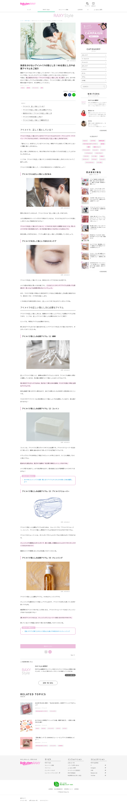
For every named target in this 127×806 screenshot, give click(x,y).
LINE (92, 770)
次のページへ (48, 646)
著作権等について (68, 789)
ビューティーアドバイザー (51, 773)
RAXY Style (46, 9)
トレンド (95, 150)
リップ (102, 150)
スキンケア (85, 55)
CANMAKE (60, 745)
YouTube (93, 775)
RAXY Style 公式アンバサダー (41, 711)
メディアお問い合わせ (73, 765)
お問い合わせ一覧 (33, 800)
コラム (83, 77)
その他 (83, 80)
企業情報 (50, 789)
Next (73, 655)
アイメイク (27, 85)
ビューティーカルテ (50, 770)
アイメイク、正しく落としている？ (34, 106)
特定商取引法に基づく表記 (74, 775)
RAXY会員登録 (94, 762)
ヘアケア (84, 69)
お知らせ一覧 (71, 762)
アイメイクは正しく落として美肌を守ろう (36, 120)
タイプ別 (99, 162)
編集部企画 (101, 140)
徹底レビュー (97, 147)
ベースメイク (85, 59)
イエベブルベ (99, 153)
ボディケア (85, 66)
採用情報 (76, 789)
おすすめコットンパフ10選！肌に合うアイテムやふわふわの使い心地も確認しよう (48, 481)
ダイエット (85, 159)
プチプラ (58, 728)
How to (22, 87)
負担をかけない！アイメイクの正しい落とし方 (37, 113)
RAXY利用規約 (71, 773)
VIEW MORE (103, 130)
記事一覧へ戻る (48, 683)
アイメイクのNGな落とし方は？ (33, 117)
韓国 (89, 147)
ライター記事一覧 (70, 675)
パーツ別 (94, 156)
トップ (29, 9)
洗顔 (42, 87)
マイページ (47, 768)
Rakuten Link (94, 773)
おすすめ (43, 728)
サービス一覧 (23, 800)
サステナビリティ (44, 800)
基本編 (28, 87)
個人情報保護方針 (58, 789)
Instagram (93, 768)
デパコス (64, 728)
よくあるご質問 (98, 9)
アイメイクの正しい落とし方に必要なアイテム (37, 110)
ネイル (83, 73)
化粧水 (101, 156)
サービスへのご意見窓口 (74, 770)
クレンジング (35, 87)
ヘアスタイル (89, 153)
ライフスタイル (89, 162)
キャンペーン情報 (63, 9)
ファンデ (102, 159)
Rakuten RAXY (28, 4)
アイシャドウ (52, 711)
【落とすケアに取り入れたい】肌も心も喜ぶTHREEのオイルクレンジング (47, 631)
